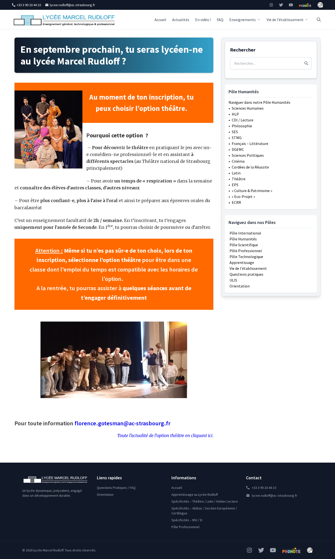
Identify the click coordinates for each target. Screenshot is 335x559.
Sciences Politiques (248, 155)
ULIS (233, 280)
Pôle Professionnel (246, 250)
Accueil (160, 19)
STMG (237, 137)
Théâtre (238, 178)
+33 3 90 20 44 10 (29, 5)
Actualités (180, 19)
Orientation (240, 286)
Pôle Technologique (246, 256)
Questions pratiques (246, 274)
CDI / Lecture (242, 119)
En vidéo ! (203, 19)
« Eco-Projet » (243, 196)
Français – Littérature (250, 143)
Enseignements (242, 19)
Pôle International (245, 233)
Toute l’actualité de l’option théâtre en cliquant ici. (165, 435)
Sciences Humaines (248, 108)
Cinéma (238, 161)
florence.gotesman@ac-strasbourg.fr (122, 423)
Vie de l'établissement (248, 268)
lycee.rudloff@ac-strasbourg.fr (72, 5)
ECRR (236, 202)
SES (235, 131)
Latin (236, 172)
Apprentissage (242, 262)
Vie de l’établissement (285, 19)
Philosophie (242, 125)
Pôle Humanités (243, 238)
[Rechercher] (318, 19)
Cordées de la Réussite (250, 167)
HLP (235, 114)
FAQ (220, 19)
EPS (235, 184)
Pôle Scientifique (244, 244)
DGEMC (238, 149)
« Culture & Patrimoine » (252, 190)
